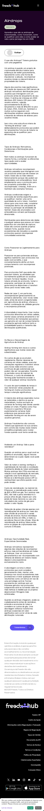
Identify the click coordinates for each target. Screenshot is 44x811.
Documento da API (34, 740)
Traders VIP (36, 715)
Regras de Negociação (32, 730)
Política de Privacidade (32, 755)
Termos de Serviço (34, 745)
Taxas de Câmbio (34, 735)
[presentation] (38, 5)
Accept (30, 808)
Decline (38, 808)
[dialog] (22, 804)
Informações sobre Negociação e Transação (24, 725)
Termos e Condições (33, 750)
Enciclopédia (36, 765)
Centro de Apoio (34, 720)
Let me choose (7, 808)
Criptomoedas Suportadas (31, 760)
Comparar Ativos (34, 770)
